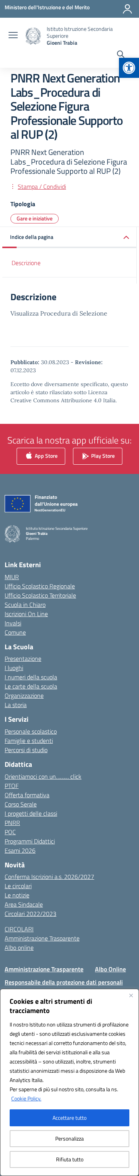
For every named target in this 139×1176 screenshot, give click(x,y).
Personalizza (69, 1138)
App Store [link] (46, 455)
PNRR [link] (12, 822)
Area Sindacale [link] (24, 904)
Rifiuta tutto (69, 1159)
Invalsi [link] (13, 623)
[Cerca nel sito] (121, 55)
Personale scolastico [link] (31, 731)
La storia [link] (16, 704)
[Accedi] (127, 9)
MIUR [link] (12, 576)
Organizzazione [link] (24, 695)
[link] (129, 68)
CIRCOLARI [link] (19, 929)
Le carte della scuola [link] (31, 686)
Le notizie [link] (17, 895)
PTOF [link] (12, 785)
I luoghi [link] (14, 667)
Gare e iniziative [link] (35, 218)
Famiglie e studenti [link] (29, 740)
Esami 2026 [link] (20, 850)
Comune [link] (15, 632)
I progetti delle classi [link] (31, 813)
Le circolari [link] (18, 885)
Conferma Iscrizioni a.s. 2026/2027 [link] (49, 876)
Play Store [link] (102, 455)
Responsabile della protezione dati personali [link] (64, 982)
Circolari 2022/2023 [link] (30, 913)
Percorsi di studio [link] (26, 749)
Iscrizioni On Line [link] (26, 613)
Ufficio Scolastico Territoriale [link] (40, 595)
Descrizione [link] (26, 262)
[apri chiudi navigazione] (13, 35)
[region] (69, 1082)
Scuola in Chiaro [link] (25, 604)
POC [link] (10, 832)
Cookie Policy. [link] (26, 1098)
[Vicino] (131, 995)
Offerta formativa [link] (27, 795)
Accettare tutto (69, 1118)
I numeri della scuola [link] (31, 677)
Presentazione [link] (23, 658)
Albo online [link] (19, 947)
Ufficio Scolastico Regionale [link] (40, 586)
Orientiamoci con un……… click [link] (43, 776)
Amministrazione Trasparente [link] (42, 938)
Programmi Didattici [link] (30, 841)
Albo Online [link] (110, 969)
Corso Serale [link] (21, 804)
